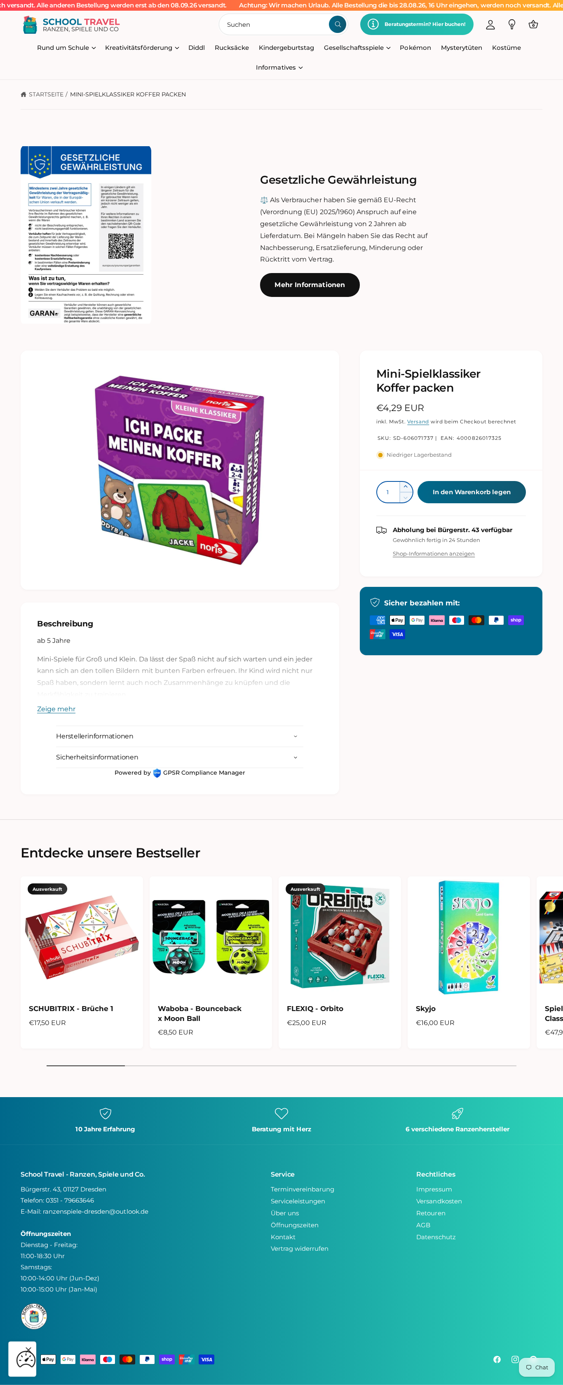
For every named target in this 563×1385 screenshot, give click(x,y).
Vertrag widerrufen (299, 1248)
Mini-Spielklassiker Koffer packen (128, 94)
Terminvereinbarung (302, 1189)
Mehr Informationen (309, 285)
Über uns (285, 1213)
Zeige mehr (56, 709)
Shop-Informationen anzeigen (434, 553)
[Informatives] (512, 24)
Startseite (46, 94)
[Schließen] (28, 1350)
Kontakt (283, 1237)
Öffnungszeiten (295, 1225)
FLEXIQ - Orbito (315, 1008)
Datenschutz (435, 1237)
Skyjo (426, 1008)
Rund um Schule (63, 47)
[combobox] (284, 24)
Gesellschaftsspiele (354, 47)
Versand (418, 421)
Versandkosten (439, 1201)
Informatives (276, 67)
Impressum (434, 1189)
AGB (423, 1225)
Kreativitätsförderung (138, 47)
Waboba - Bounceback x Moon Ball (200, 1013)
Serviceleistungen (298, 1201)
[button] (533, 24)
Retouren (430, 1213)
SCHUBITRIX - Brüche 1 (71, 1008)
